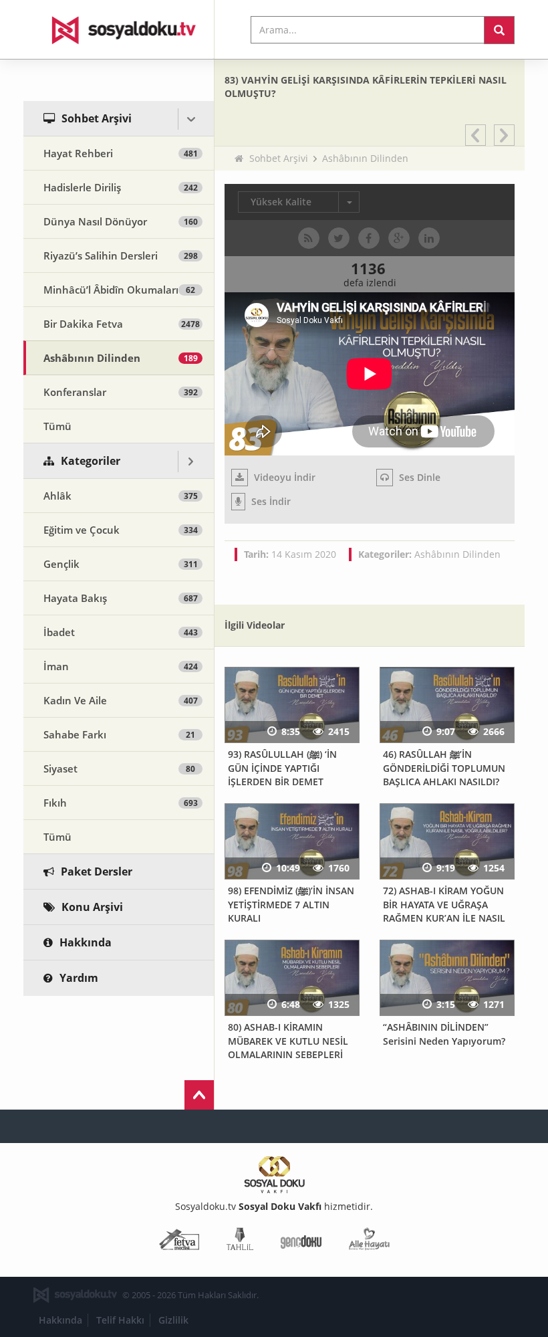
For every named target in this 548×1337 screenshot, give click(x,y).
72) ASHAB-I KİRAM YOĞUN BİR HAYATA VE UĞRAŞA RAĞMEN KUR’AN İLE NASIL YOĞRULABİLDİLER (444, 911)
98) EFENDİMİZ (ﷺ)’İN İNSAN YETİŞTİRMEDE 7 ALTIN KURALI (291, 904)
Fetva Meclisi (179, 1241)
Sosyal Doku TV (119, 29)
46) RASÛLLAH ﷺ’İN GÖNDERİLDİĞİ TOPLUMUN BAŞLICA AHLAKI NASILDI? (444, 768)
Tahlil (240, 1241)
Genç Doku (301, 1241)
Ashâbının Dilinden (365, 158)
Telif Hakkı (120, 1320)
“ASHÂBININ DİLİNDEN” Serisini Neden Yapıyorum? (444, 1034)
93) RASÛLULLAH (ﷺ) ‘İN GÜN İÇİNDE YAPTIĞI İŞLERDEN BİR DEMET (282, 768)
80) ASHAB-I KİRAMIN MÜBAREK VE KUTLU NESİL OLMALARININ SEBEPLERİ (288, 1041)
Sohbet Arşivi (278, 158)
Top (199, 1095)
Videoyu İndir (283, 477)
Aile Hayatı (369, 1241)
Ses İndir (270, 501)
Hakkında (60, 1320)
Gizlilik (173, 1320)
